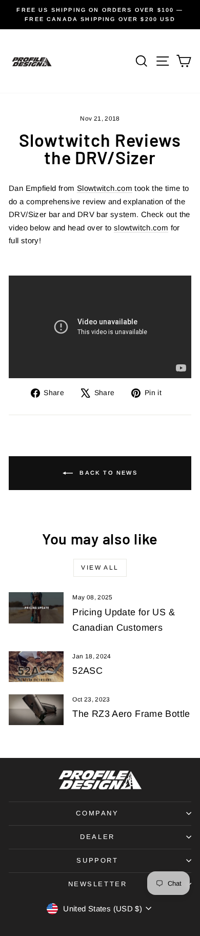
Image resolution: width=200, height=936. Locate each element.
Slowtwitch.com (104, 188)
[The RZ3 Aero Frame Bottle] (36, 709)
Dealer (97, 837)
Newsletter (97, 884)
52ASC (87, 671)
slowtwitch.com (141, 227)
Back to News (107, 473)
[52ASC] (36, 666)
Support (97, 860)
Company (97, 813)
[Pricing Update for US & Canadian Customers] (36, 607)
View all (99, 567)
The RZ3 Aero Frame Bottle (131, 714)
